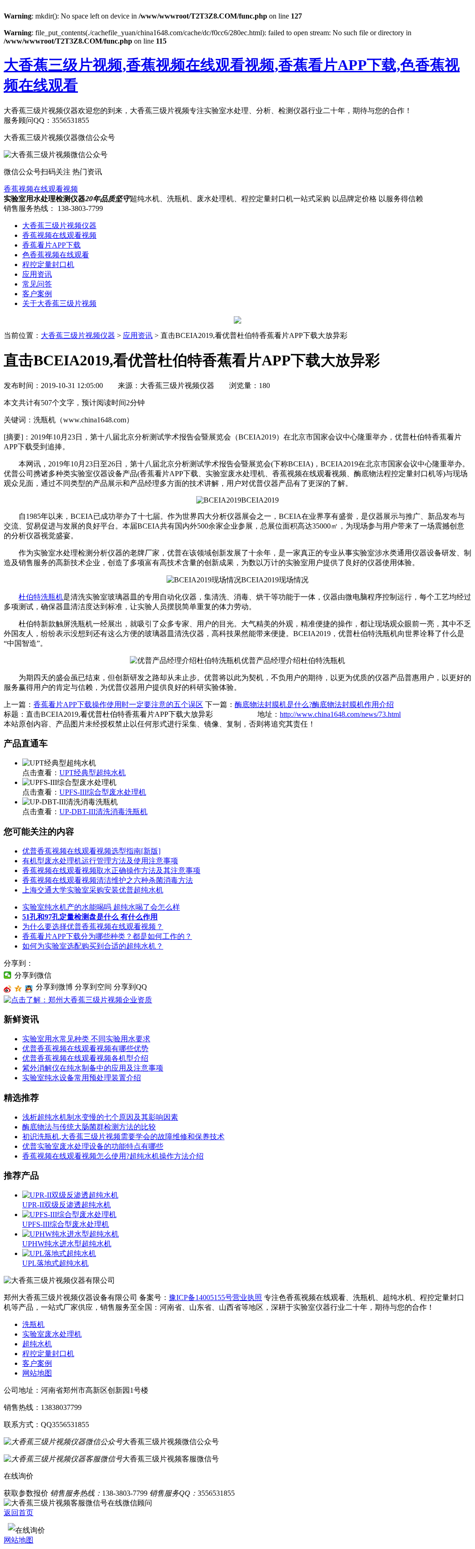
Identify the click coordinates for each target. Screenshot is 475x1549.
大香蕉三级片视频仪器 (59, 225)
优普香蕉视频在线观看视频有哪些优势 (85, 1048)
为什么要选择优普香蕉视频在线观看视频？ (92, 927)
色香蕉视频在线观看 (55, 255)
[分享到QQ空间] (18, 989)
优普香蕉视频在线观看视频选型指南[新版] (91, 851)
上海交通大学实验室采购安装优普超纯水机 (92, 890)
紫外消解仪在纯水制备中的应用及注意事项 (92, 1068)
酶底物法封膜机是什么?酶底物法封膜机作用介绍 (314, 704)
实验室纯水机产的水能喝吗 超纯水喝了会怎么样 (101, 907)
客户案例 (37, 294)
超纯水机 (37, 1344)
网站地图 (37, 1373)
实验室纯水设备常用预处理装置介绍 (81, 1078)
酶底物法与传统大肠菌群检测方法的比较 (89, 1127)
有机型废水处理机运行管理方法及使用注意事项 (100, 861)
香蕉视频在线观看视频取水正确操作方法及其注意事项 (111, 870)
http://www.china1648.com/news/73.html (340, 714)
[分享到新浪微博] (8, 989)
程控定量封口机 (48, 264)
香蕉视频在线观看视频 (41, 189)
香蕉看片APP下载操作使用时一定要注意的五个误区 (118, 704)
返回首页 (18, 1513)
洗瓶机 (33, 1324)
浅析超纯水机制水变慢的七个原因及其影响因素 (100, 1117)
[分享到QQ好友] (29, 989)
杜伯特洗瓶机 (41, 597)
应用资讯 (37, 274)
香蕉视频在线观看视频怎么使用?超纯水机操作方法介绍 (113, 1156)
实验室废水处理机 (52, 1334)
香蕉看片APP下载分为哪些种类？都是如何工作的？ (107, 936)
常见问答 (37, 284)
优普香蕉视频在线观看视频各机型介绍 (85, 1058)
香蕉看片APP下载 (51, 245)
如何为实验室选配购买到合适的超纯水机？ (92, 946)
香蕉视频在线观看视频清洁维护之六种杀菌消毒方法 (107, 880)
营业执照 (247, 1297)
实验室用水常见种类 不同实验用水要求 (86, 1039)
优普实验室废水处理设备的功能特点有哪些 (92, 1146)
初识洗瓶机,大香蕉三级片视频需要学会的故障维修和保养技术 (123, 1137)
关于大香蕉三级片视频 (59, 303)
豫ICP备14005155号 (200, 1297)
